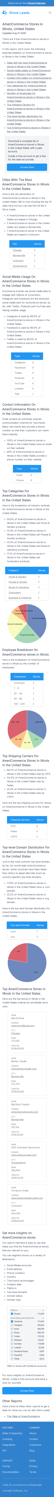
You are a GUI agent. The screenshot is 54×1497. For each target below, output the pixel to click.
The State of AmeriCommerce (23, 1416)
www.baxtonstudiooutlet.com (27, 1198)
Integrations (8, 1444)
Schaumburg (20, 266)
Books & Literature (19, 587)
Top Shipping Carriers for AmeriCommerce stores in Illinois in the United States (28, 108)
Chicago (17, 250)
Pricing (6, 1466)
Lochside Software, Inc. (15, 1490)
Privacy (33, 1466)
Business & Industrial (20, 597)
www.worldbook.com (22, 1025)
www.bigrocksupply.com (24, 1111)
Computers (15, 592)
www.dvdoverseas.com (23, 1155)
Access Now (27, 167)
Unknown (18, 260)
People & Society (18, 582)
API (4, 1450)
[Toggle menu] (50, 13)
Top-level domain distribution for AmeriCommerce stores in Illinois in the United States (28, 120)
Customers (35, 1444)
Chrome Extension (36, 3)
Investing (7, 1439)
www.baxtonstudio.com (24, 1068)
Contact (33, 1439)
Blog (31, 1450)
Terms (32, 1472)
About (32, 1433)
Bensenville (19, 255)
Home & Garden (17, 576)
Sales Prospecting (12, 1433)
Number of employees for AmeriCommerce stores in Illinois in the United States (28, 97)
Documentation (10, 1472)
